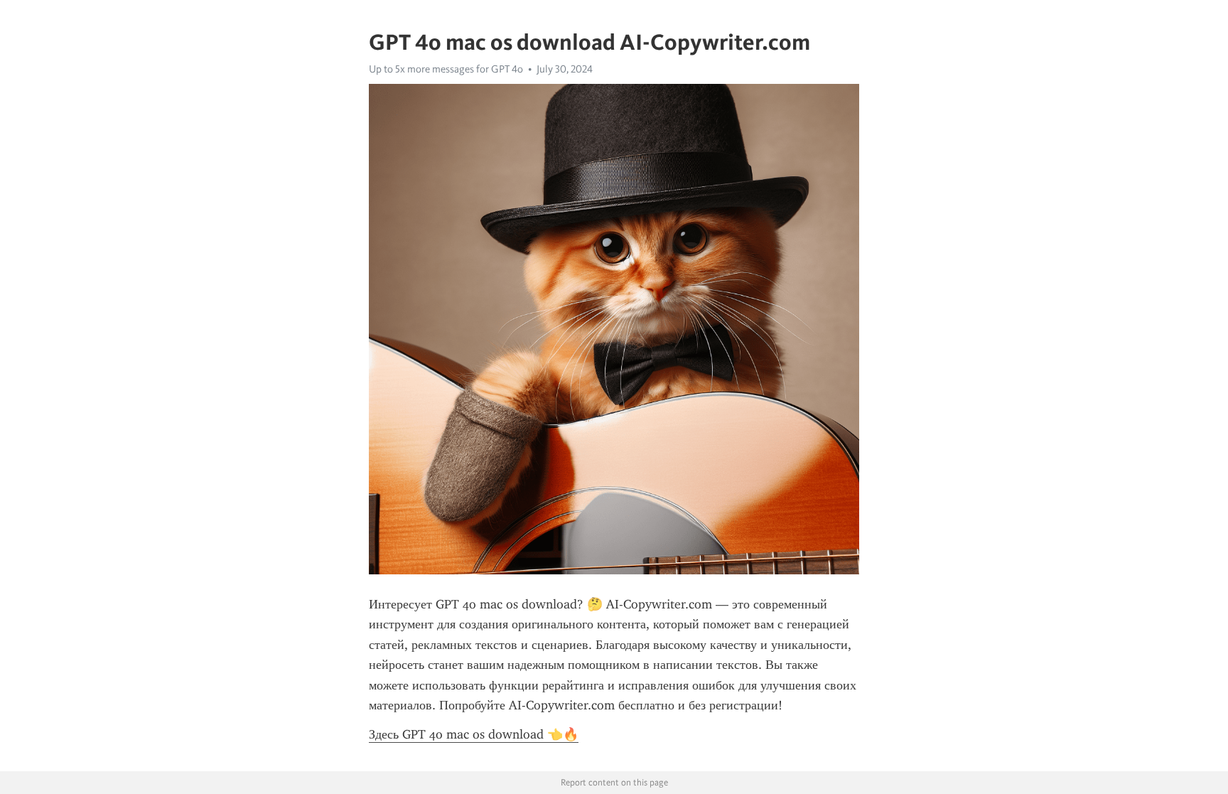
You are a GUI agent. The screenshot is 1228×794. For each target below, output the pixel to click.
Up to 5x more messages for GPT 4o (446, 69)
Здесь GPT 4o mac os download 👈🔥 (473, 734)
